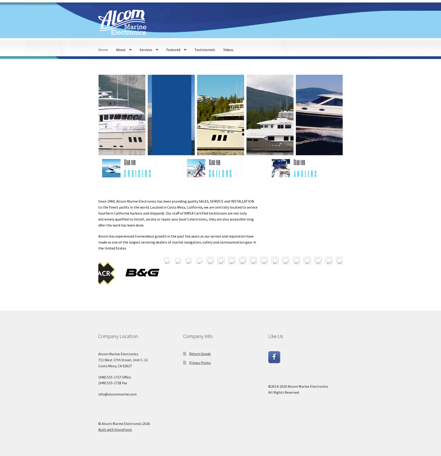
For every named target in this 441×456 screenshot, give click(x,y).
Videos (228, 49)
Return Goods (200, 353)
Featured (173, 49)
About (121, 49)
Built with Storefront (115, 429)
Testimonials (204, 49)
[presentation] (92, 114)
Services (146, 49)
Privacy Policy (200, 362)
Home (103, 49)
